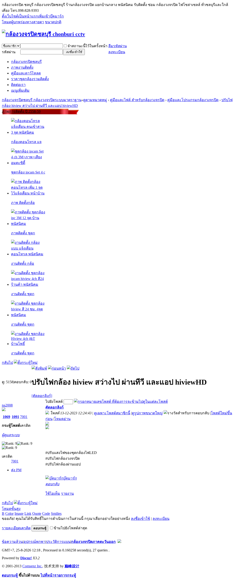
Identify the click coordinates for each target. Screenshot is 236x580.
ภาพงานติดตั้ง (22, 67)
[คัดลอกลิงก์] (42, 396)
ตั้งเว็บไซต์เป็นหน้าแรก (20, 16)
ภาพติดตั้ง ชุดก (23, 233)
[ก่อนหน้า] (57, 368)
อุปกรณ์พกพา (34, 542)
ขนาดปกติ (53, 22)
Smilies (56, 513)
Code (46, 513)
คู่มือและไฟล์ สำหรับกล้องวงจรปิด (137, 100)
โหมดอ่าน (62, 419)
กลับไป (7, 363)
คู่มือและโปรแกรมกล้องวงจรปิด (192, 100)
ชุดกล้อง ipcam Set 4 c (28, 172)
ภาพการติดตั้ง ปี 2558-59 (21, 111)
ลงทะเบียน (116, 52)
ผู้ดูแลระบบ (11, 435)
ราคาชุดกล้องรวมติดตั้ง (30, 79)
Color (9, 513)
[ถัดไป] (73, 368)
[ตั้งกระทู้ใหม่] (26, 363)
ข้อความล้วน (12, 542)
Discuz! (26, 558)
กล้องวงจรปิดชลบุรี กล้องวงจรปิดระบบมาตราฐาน (41, 100)
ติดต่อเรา (18, 85)
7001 (23, 417)
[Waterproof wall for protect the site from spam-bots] (119, 542)
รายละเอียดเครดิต (16, 528)
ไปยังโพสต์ (54, 401)
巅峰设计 (72, 566)
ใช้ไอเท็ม (52, 493)
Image (19, 513)
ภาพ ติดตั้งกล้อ (23, 203)
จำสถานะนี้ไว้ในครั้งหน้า (87, 46)
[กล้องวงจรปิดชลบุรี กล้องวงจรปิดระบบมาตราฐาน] (43, 34)
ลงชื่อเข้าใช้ (140, 519)
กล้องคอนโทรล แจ (26, 142)
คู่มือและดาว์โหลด (26, 73)
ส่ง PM (16, 470)
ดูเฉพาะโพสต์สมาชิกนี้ (112, 413)
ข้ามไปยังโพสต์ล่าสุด (70, 528)
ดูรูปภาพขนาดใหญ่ (147, 413)
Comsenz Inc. (32, 566)
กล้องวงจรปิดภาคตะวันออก (93, 542)
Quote (36, 513)
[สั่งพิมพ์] (39, 368)
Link (27, 513)
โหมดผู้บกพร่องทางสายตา (23, 22)
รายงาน (67, 493)
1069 (6, 417)
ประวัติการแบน (58, 542)
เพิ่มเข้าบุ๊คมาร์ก (51, 16)
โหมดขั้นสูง (11, 509)
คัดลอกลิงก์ (54, 407)
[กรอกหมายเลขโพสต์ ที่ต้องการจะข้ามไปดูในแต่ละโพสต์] (121, 401)
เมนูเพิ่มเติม (20, 90)
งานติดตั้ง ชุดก (22, 294)
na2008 (7, 405)
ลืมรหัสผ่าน (117, 46)
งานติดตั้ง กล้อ (22, 263)
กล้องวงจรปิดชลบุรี (26, 62)
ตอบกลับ (52, 484)
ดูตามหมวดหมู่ (95, 100)
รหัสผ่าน (8, 52)
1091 (15, 417)
